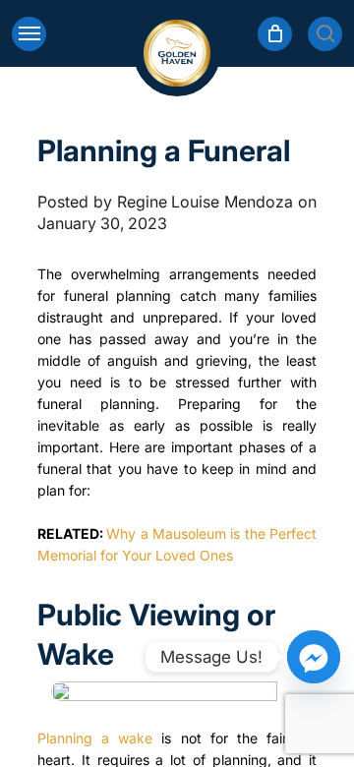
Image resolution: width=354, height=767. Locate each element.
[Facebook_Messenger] (313, 656)
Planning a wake (94, 738)
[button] (29, 34)
